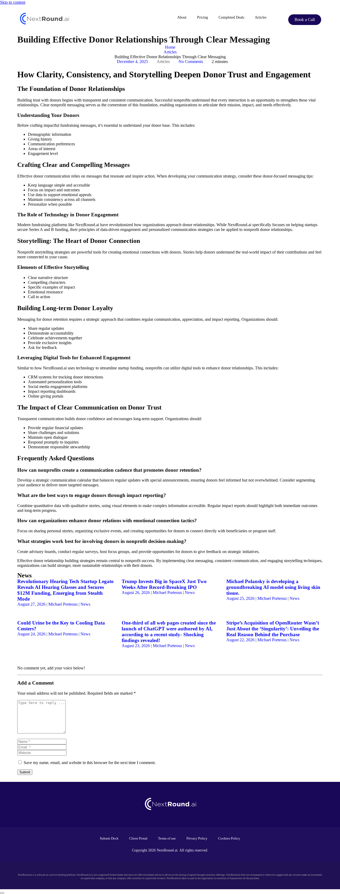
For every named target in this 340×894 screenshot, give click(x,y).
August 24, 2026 (31, 634)
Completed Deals (231, 17)
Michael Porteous (63, 604)
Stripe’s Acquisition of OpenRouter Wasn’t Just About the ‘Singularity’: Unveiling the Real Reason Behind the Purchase (272, 628)
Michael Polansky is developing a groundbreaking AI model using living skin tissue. (273, 587)
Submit (24, 772)
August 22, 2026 (240, 640)
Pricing (202, 17)
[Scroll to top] (2, 893)
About (181, 17)
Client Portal (138, 838)
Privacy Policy (196, 838)
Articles (260, 17)
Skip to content (12, 2)
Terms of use (167, 838)
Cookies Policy (229, 838)
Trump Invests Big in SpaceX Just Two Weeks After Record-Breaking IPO (164, 584)
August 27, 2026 (31, 604)
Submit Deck (109, 838)
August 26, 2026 (136, 592)
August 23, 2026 (136, 645)
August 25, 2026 (240, 598)
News (85, 604)
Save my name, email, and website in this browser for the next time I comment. (90, 762)
